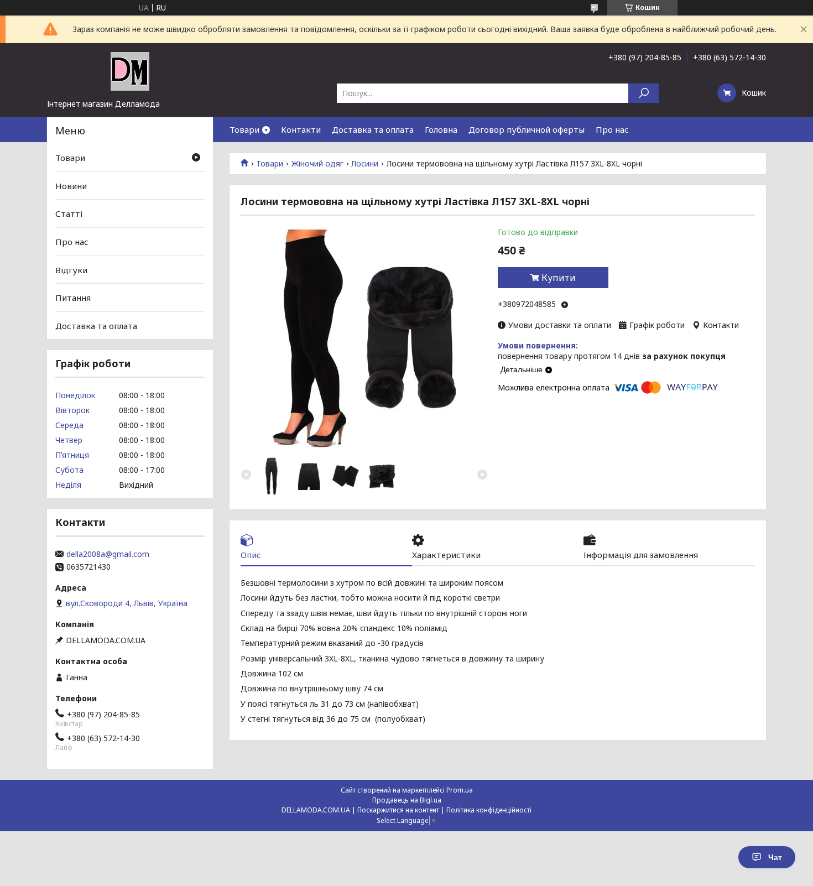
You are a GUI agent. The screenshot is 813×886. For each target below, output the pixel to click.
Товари (244, 129)
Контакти (301, 129)
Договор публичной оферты (526, 129)
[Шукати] (643, 93)
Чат (775, 857)
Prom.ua (459, 790)
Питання (73, 297)
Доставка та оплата (373, 129)
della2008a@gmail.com (107, 554)
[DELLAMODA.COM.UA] (130, 70)
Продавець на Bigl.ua (406, 800)
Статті (68, 213)
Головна (441, 129)
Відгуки (71, 269)
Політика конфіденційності (488, 810)
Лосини (364, 164)
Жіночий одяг (317, 164)
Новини (71, 185)
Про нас (612, 129)
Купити (558, 278)
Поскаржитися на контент (398, 810)
